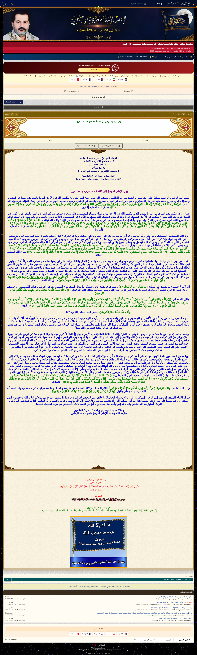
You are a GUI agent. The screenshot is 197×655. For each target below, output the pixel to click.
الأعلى (8, 579)
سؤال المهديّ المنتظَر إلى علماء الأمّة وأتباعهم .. (82, 586)
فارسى (145, 140)
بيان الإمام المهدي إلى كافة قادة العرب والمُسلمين (175, 597)
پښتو (51, 140)
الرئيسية (14, 639)
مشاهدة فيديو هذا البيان (109, 146)
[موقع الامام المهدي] (178, 4)
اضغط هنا (94, 69)
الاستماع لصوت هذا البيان (84, 146)
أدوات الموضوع (99, 107)
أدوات (7, 114)
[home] (191, 57)
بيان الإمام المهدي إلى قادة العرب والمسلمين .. (170, 602)
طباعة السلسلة (10, 102)
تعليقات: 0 (127, 91)
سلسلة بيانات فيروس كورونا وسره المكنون (94, 65)
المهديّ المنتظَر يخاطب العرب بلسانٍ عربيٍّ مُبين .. (114, 586)
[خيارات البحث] (12, 4)
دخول (6, 4)
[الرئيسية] (193, 3)
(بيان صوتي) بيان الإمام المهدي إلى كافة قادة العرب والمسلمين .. (171, 607)
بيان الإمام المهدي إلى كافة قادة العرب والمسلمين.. (95, 86)
